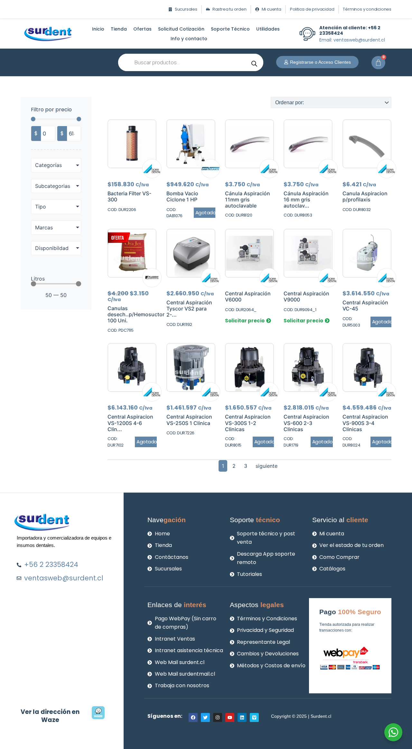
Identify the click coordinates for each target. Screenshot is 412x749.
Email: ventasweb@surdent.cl (352, 40)
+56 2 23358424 (349, 30)
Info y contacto (189, 38)
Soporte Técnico (230, 29)
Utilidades (268, 29)
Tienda (119, 29)
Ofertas (142, 29)
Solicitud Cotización (181, 29)
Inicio (98, 29)
